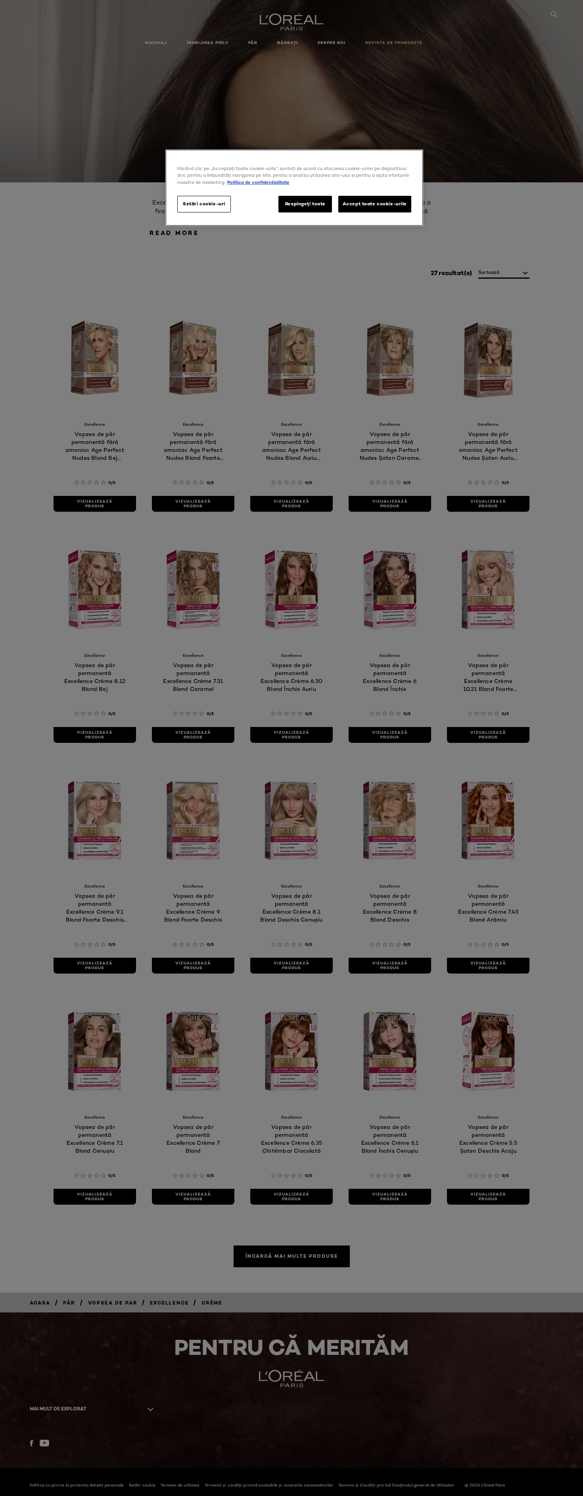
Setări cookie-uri (204, 204)
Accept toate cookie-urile (375, 204)
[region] (294, 187)
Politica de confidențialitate (258, 182)
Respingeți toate (305, 204)
